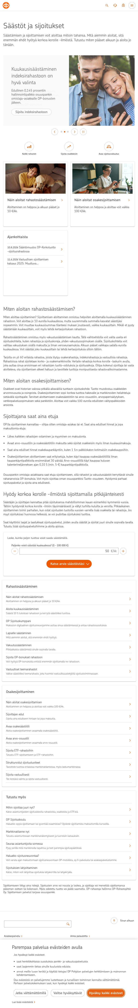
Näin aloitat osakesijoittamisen (24, 702)
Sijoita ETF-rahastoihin (19, 750)
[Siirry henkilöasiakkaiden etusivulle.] (6, 5)
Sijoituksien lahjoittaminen (21, 868)
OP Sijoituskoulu (16, 819)
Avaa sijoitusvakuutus (109, 154)
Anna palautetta (79, 936)
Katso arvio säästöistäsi (67, 564)
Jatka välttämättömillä (30, 993)
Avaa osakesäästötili (18, 726)
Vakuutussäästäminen (18, 645)
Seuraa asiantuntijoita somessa (24, 843)
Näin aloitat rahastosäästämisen (24, 597)
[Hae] (107, 5)
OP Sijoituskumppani (18, 621)
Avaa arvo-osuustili (17, 738)
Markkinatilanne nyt (17, 831)
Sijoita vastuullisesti (17, 774)
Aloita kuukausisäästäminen (22, 609)
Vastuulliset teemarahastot (21, 669)
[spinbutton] (65, 551)
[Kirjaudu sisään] (123, 5)
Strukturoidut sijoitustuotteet (23, 762)
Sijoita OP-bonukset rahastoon (24, 657)
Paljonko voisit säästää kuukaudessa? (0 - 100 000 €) (39, 545)
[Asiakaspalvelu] (115, 5)
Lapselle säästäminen (18, 633)
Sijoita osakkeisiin (69, 154)
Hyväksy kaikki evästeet (106, 993)
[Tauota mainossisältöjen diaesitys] (83, 131)
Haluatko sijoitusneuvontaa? (22, 855)
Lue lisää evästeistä (22, 1002)
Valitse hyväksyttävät (68, 993)
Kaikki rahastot (29, 154)
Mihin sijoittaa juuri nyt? (20, 807)
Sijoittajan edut (15, 714)
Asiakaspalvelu (12, 936)
